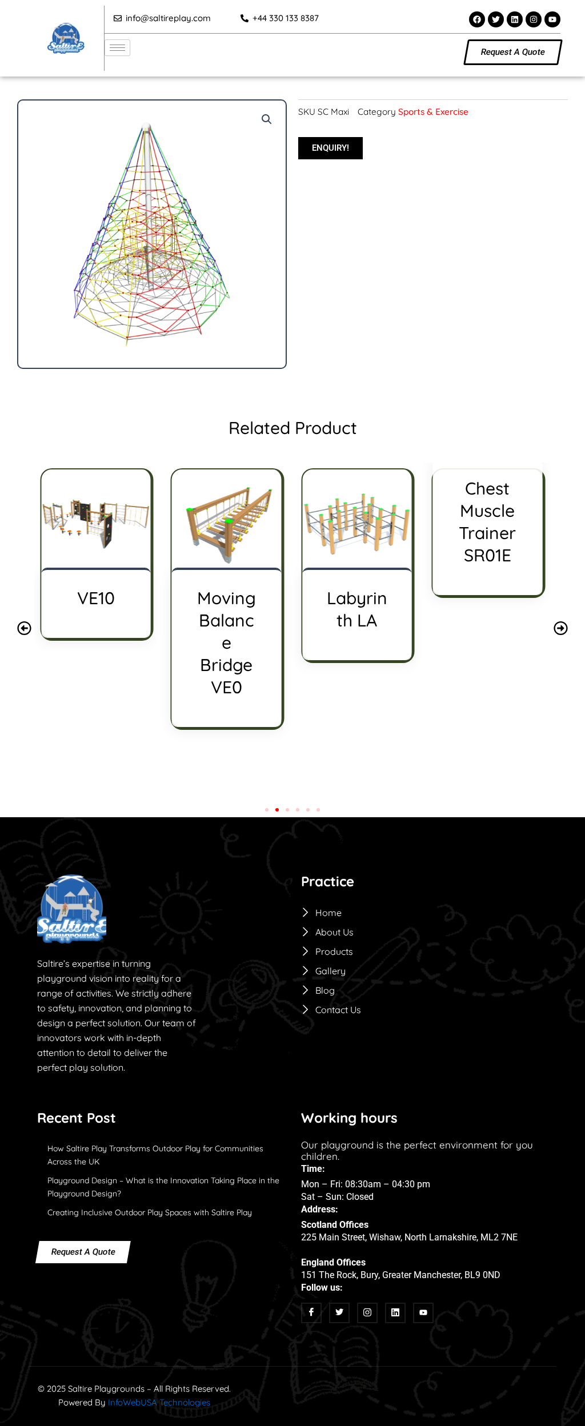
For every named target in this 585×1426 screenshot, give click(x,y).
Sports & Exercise (433, 111)
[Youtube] (423, 1313)
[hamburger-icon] (117, 47)
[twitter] (339, 1313)
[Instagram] (367, 1313)
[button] (267, 119)
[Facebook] (311, 1313)
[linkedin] (395, 1313)
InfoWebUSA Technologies (159, 1402)
